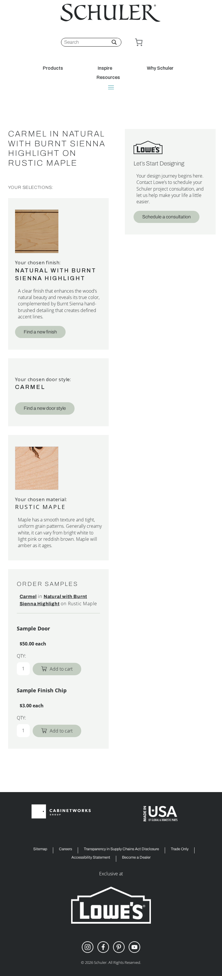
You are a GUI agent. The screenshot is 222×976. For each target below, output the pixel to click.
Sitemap (40, 849)
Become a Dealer (136, 857)
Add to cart (61, 669)
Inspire (105, 68)
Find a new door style (45, 408)
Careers (65, 849)
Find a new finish (40, 331)
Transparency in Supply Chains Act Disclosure (121, 849)
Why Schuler (160, 68)
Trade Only (179, 849)
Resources (108, 77)
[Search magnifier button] (114, 42)
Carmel (30, 387)
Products (53, 68)
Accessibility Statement (90, 857)
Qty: (21, 656)
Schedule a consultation (166, 216)
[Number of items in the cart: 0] (139, 42)
